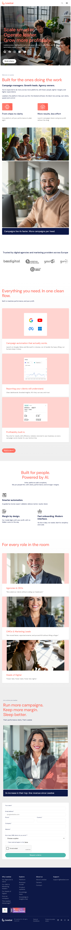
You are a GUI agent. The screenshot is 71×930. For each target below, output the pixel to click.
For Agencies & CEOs (7, 881)
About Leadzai (41, 880)
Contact (39, 885)
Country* (39, 817)
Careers (39, 882)
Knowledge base (23, 893)
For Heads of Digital (6, 892)
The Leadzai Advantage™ (6, 902)
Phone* (7, 817)
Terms (26, 842)
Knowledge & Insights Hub (23, 898)
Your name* (8, 805)
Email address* (9, 811)
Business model (22, 883)
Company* (8, 823)
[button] (67, 3)
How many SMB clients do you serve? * (16, 835)
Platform (22, 880)
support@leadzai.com (61, 880)
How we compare (5, 897)
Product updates (22, 888)
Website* (7, 829)
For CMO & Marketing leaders (6, 887)
